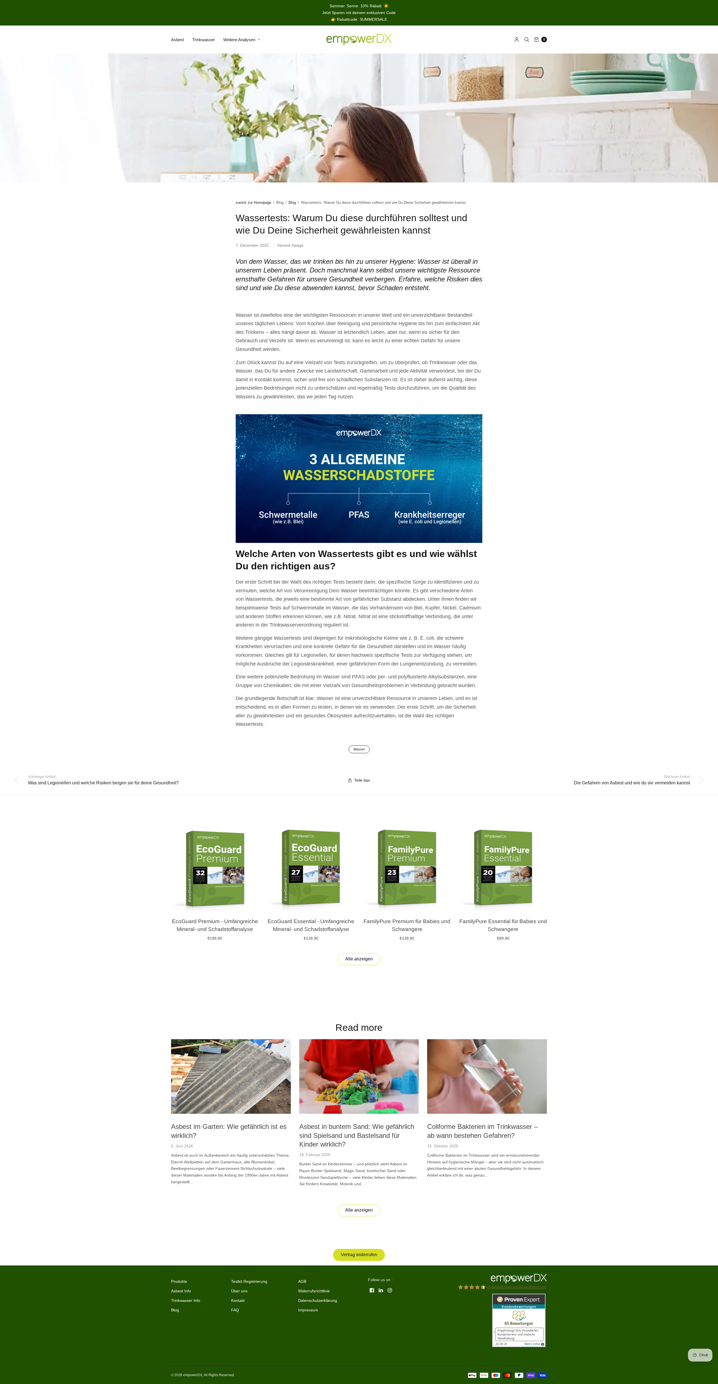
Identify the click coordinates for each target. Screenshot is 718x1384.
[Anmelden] (517, 39)
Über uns (239, 1291)
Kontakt (238, 1300)
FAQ (235, 1310)
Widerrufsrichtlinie (314, 1291)
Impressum (308, 1310)
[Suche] (526, 39)
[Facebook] (371, 1290)
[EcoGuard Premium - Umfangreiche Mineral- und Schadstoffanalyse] (215, 867)
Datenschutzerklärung (317, 1300)
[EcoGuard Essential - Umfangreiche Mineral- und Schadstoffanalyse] (311, 867)
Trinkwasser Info (185, 1300)
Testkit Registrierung (249, 1281)
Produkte (179, 1281)
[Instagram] (389, 1290)
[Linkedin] (380, 1290)
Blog (292, 202)
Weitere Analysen (239, 39)
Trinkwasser (203, 39)
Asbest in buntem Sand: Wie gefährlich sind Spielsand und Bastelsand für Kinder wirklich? (356, 1135)
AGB (302, 1281)
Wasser (359, 749)
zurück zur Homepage (253, 202)
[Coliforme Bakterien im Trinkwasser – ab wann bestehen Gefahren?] (487, 1076)
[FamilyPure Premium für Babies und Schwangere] (407, 867)
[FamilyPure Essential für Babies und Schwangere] (503, 867)
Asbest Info (181, 1291)
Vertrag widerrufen (359, 1254)
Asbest (177, 39)
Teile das (362, 780)
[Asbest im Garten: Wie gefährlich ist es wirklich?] (231, 1076)
